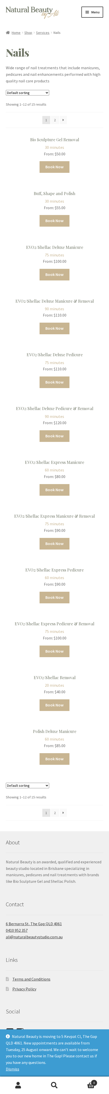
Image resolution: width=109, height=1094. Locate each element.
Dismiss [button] (12, 1069)
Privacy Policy (24, 988)
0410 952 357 (17, 930)
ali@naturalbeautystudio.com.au (34, 936)
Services (42, 32)
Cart (84, 1081)
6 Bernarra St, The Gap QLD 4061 (34, 923)
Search (54, 1085)
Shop (28, 32)
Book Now (54, 166)
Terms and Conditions (31, 979)
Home (16, 32)
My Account (18, 1085)
